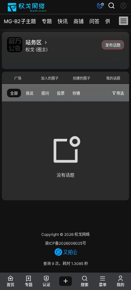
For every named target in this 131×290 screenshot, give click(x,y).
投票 (61, 93)
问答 (94, 21)
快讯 (63, 21)
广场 (17, 78)
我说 (29, 93)
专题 (47, 21)
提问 (45, 93)
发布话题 (113, 45)
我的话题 (113, 78)
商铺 (78, 21)
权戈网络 (81, 234)
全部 (14, 93)
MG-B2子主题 (20, 21)
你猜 (76, 93)
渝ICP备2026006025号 (65, 243)
